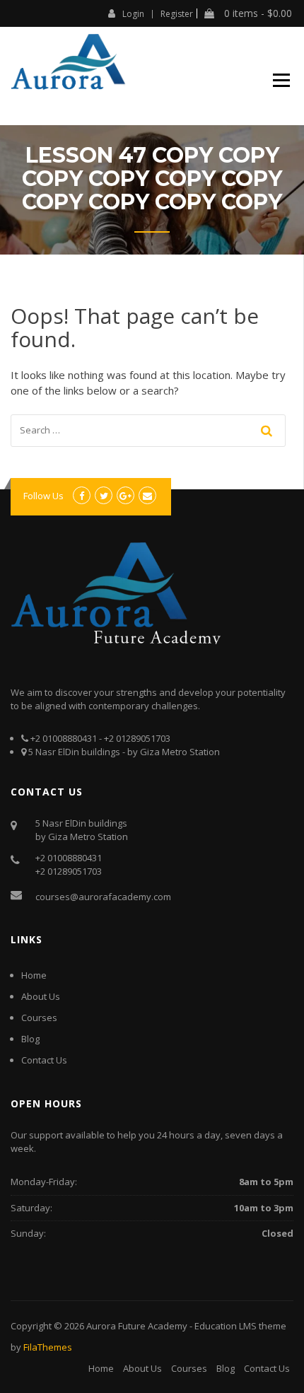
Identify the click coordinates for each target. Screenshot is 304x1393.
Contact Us (44, 1060)
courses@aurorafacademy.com (103, 896)
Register (176, 14)
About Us (40, 996)
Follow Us (43, 495)
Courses (39, 1017)
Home (34, 975)
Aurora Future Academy (136, 1325)
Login (133, 13)
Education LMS (225, 1325)
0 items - (256, 13)
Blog (30, 1038)
